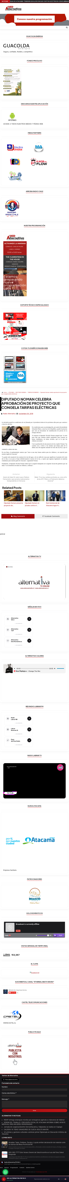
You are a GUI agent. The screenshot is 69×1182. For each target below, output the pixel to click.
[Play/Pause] (4, 1179)
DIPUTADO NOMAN (21, 392)
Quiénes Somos (30, 1167)
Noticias (6, 1167)
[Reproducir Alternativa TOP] (29, 630)
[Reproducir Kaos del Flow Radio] (29, 740)
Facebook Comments (52, 516)
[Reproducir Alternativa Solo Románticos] (29, 641)
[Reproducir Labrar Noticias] (29, 729)
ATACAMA (11, 392)
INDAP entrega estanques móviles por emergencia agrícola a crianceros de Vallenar (34, 1120)
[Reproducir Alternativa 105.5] (29, 619)
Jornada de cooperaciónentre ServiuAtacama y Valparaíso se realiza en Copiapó (33, 1127)
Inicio (1, 1167)
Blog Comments (19, 516)
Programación (14, 1167)
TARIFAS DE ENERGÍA (33, 392)
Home (5, 392)
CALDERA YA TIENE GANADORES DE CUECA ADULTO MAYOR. (26, 1129)
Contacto (21, 1167)
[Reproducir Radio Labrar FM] (29, 719)
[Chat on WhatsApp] (5, 1172)
